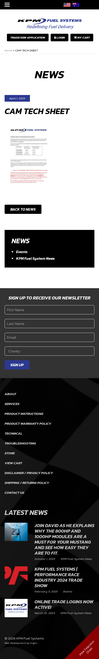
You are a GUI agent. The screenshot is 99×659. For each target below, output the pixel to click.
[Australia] (76, 5)
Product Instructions (24, 413)
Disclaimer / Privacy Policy (29, 472)
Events (22, 251)
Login (60, 37)
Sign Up (17, 365)
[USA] (67, 5)
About (10, 394)
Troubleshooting (20, 443)
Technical (13, 433)
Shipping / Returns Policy (27, 482)
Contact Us (14, 492)
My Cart (83, 37)
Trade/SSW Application (27, 37)
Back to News (23, 209)
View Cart (13, 463)
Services (12, 403)
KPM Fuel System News (35, 258)
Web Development (15, 643)
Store (10, 453)
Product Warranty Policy (28, 423)
